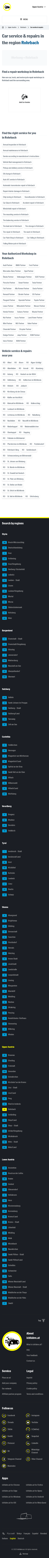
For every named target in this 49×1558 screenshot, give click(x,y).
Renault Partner (9, 294)
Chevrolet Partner (9, 329)
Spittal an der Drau (13, 767)
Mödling (9, 1233)
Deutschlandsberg (13, 547)
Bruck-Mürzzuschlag (14, 542)
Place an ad (6, 1377)
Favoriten (10, 937)
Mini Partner (7, 323)
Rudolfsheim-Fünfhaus (15, 1018)
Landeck (9, 878)
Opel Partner (28, 271)
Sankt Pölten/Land (13, 1260)
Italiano (5, 1538)
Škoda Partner (8, 277)
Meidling (9, 996)
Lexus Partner (8, 306)
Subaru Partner (23, 312)
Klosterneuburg (12, 1206)
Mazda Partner (37, 312)
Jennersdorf (11, 655)
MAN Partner (21, 341)
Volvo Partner (32, 323)
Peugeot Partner (9, 300)
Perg (8, 1098)
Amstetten (10, 1168)
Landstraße (10, 969)
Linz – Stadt (10, 1087)
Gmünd (9, 1184)
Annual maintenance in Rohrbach (15, 150)
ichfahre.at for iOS (9, 1502)
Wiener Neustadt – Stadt (15, 1287)
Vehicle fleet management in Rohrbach (17, 162)
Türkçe (19, 1533)
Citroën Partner (23, 294)
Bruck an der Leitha (13, 1173)
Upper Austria (12, 27)
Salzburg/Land (12, 713)
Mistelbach (10, 1243)
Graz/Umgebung (12, 564)
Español (35, 1533)
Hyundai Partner (24, 300)
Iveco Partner (8, 341)
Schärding (10, 1114)
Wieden (9, 1034)
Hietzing (9, 953)
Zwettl (8, 1303)
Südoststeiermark (13, 607)
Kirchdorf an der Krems (15, 1082)
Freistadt (9, 1066)
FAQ (28, 1350)
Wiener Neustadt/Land (15, 1281)
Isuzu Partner (20, 317)
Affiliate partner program (11, 1394)
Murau (8, 602)
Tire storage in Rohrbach (34, 226)
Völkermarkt (10, 783)
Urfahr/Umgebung (13, 1131)
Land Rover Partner (35, 317)
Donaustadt (10, 931)
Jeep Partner (22, 335)
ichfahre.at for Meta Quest (36, 1502)
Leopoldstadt (11, 975)
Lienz (8, 884)
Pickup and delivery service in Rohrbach (18, 168)
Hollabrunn (10, 1195)
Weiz (8, 618)
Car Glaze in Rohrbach (11, 203)
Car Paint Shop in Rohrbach (13, 237)
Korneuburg (11, 1211)
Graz (8, 553)
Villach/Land (11, 788)
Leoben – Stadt (12, 580)
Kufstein (9, 873)
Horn (8, 1200)
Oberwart (9, 676)
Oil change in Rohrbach (11, 173)
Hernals (9, 948)
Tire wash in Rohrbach (31, 232)
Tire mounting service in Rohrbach (16, 214)
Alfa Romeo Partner (22, 288)
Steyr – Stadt (11, 1125)
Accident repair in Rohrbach (33, 203)
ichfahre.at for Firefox (34, 1485)
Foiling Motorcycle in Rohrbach (14, 243)
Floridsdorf (10, 942)
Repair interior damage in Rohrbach (16, 191)
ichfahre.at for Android (35, 1496)
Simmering (10, 1023)
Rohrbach (23, 27)
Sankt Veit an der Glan (14, 772)
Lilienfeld (9, 1227)
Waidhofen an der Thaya (15, 1292)
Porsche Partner (9, 282)
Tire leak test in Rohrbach (12, 226)
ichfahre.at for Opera (34, 1491)
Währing (9, 1029)
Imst (8, 862)
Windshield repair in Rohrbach (14, 208)
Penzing (9, 1013)
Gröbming (10, 558)
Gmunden (10, 1071)
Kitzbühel (10, 867)
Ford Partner (33, 265)
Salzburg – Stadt (12, 708)
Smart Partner (23, 282)
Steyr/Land (10, 1120)
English (13, 1538)
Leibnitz (9, 574)
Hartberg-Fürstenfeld (14, 569)
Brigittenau (10, 921)
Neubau (9, 1002)
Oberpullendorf (12, 671)
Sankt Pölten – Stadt (14, 1254)
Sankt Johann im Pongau (16, 702)
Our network (6, 1388)
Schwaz (9, 894)
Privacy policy (32, 1383)
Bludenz (9, 820)
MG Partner (20, 323)
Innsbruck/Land (12, 857)
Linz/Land (10, 1093)
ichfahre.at (20, 1549)
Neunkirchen (11, 1249)
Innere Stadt (11, 958)
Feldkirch (9, 830)
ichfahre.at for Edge (9, 1491)
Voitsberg (10, 612)
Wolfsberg (10, 793)
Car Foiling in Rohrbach (35, 237)
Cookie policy (32, 1388)
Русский (11, 1533)
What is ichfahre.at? (34, 1344)
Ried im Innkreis (12, 1104)
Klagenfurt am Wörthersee (16, 756)
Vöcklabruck (11, 1136)
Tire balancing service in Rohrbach (16, 220)
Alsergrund (10, 915)
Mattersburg (11, 660)
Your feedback (32, 1355)
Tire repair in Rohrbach (11, 232)
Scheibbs (9, 1265)
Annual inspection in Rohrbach (14, 144)
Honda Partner (8, 312)
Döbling (9, 926)
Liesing (9, 980)
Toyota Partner (39, 300)
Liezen (8, 585)
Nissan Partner (39, 306)
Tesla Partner (37, 282)
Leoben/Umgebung (13, 591)
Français (27, 1533)
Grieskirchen (11, 1077)
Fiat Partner (7, 288)
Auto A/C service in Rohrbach (14, 179)
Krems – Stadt (11, 1222)
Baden (8, 1178)
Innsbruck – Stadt (13, 851)
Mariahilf (9, 991)
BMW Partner (21, 265)
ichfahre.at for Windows (11, 1496)
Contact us (31, 1361)
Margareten (10, 986)
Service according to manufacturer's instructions (21, 156)
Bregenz (9, 814)
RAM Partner (35, 335)
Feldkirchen (10, 745)
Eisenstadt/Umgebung (15, 644)
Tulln (8, 1276)
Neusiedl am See (12, 666)
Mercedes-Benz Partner (12, 271)
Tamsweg (9, 719)
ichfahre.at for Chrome (11, 1485)
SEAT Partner (40, 277)
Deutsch (21, 1538)
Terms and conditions (35, 1394)
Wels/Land (10, 1147)
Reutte (8, 889)
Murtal (8, 596)
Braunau (9, 1055)
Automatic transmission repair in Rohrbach (19, 185)
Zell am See (10, 724)
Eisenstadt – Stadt (13, 638)
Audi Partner (7, 265)
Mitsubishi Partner (24, 306)
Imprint (29, 1377)
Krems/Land (11, 1216)
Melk (8, 1238)
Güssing (9, 649)
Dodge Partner (8, 335)
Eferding (9, 1060)
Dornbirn (9, 825)
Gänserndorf (11, 1189)
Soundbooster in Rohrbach (35, 197)
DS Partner (36, 294)
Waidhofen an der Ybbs (15, 1298)
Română (43, 1533)
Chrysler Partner (25, 329)
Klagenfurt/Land (12, 761)
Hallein (9, 697)
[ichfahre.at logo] (7, 7)
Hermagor (10, 750)
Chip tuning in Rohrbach (12, 197)
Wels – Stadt (11, 1142)
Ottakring (10, 1007)
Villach (9, 777)
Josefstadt (10, 964)
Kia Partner (7, 317)
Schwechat (10, 1271)
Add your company (9, 1383)
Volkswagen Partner (24, 277)
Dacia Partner (38, 288)
